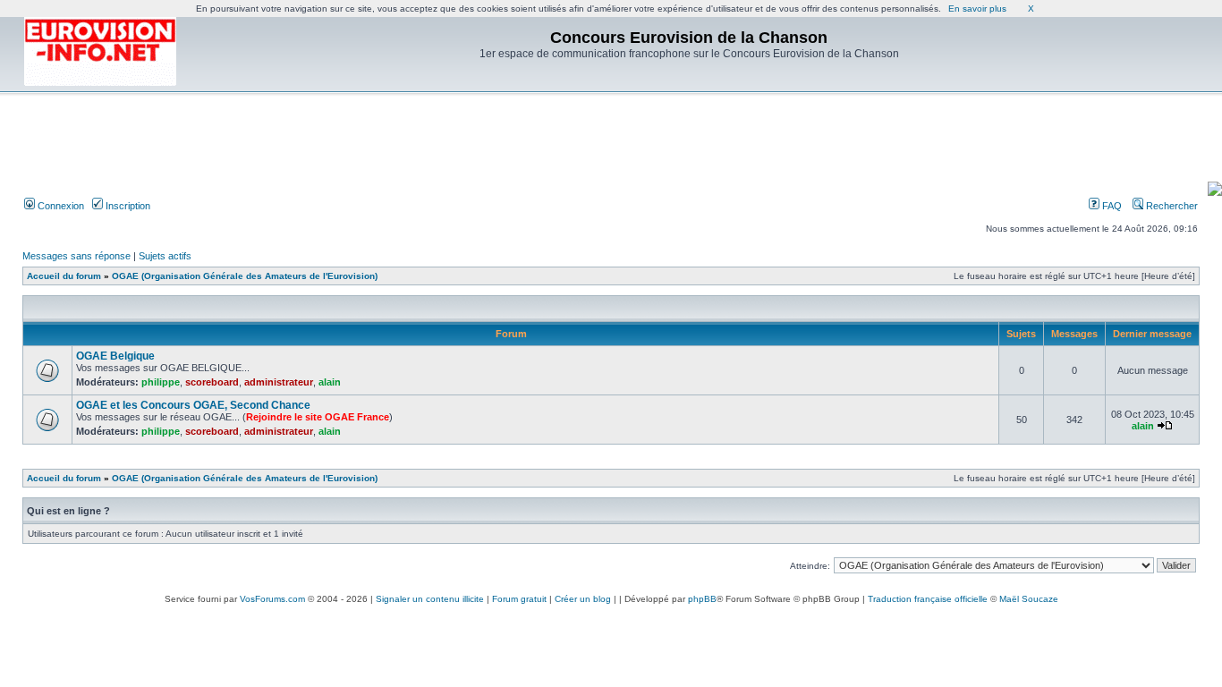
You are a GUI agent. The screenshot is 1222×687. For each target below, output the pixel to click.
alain (329, 382)
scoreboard (212, 382)
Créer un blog (583, 599)
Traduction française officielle (928, 599)
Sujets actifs (165, 255)
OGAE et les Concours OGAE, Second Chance (193, 405)
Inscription (126, 205)
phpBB (702, 599)
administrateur (278, 382)
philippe (160, 382)
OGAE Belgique (115, 356)
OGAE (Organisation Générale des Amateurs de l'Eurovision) (245, 276)
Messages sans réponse (76, 255)
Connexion (59, 205)
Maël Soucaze (1028, 599)
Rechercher (1170, 205)
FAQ (1110, 205)
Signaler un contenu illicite (430, 599)
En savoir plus (977, 8)
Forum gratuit (519, 599)
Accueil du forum (64, 276)
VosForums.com (272, 599)
